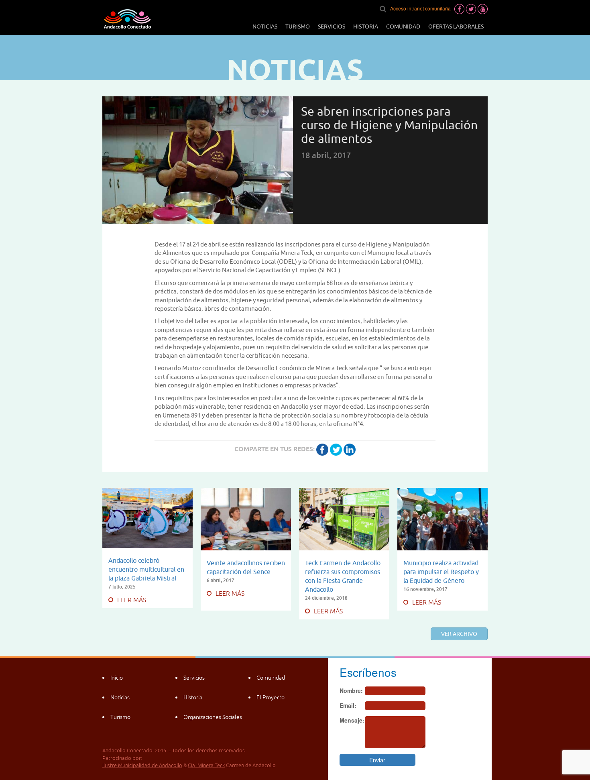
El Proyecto (270, 697)
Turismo (297, 26)
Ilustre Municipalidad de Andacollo (142, 765)
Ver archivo (459, 634)
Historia (365, 26)
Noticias (264, 26)
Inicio (116, 677)
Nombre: (351, 690)
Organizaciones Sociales (212, 717)
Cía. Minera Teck (206, 765)
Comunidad (403, 26)
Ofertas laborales (456, 26)
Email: (348, 705)
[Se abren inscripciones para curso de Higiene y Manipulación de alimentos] (322, 449)
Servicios (331, 26)
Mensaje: (352, 720)
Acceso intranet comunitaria (420, 8)
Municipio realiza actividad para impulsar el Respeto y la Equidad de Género (441, 571)
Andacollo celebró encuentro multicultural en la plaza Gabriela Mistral (146, 569)
